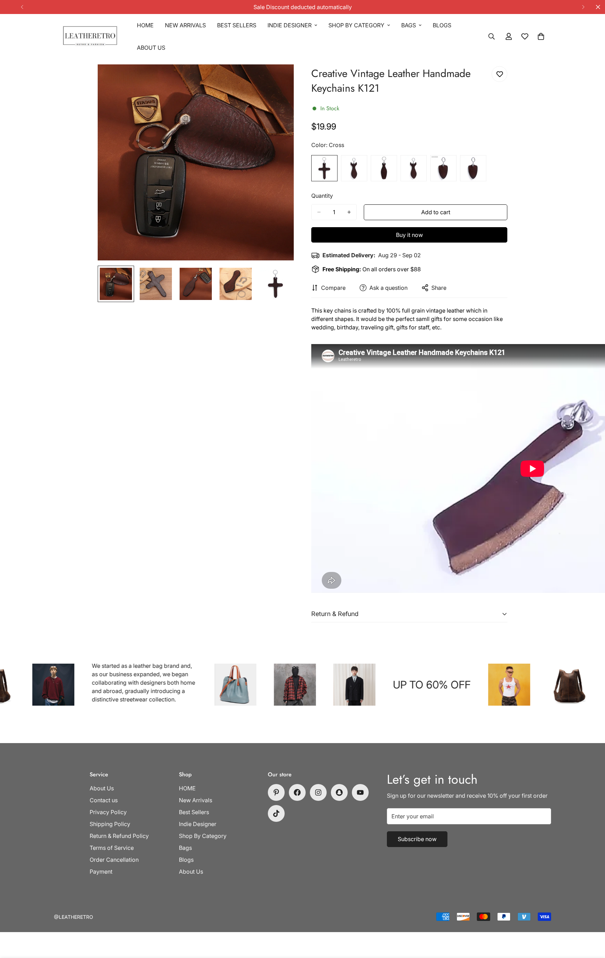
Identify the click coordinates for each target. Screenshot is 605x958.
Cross (324, 168)
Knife (414, 168)
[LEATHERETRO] (90, 36)
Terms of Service (112, 847)
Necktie (473, 168)
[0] (541, 36)
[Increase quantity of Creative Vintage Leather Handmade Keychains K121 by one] (349, 212)
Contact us (104, 800)
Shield (443, 168)
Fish (354, 168)
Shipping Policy (110, 823)
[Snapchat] (339, 792)
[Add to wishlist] (499, 74)
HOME (145, 25)
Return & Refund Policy (119, 835)
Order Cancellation (114, 859)
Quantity (322, 195)
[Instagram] (318, 792)
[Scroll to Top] (591, 920)
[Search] (491, 36)
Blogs (442, 25)
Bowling (384, 168)
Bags (408, 25)
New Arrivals (185, 25)
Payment (101, 871)
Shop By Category (356, 25)
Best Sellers (236, 25)
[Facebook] (297, 792)
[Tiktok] (276, 813)
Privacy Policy (108, 812)
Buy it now (409, 234)
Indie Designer (289, 25)
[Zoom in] (279, 79)
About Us (151, 47)
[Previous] (22, 7)
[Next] (583, 7)
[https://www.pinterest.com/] (276, 792)
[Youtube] (360, 792)
